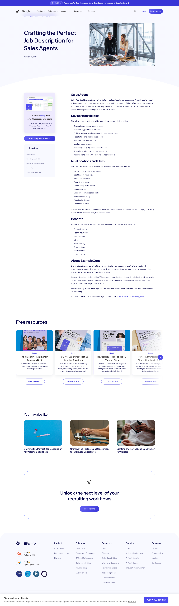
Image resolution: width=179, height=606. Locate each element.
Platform (57, 558)
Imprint (155, 558)
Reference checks (61, 553)
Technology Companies (85, 553)
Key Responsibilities (34, 159)
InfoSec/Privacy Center (135, 568)
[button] (40, 11)
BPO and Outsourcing (84, 558)
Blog (104, 548)
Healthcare (80, 548)
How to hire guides (109, 568)
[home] (23, 11)
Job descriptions (109, 573)
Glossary (105, 553)
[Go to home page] (26, 543)
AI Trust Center (132, 563)
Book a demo (155, 11)
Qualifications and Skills (35, 163)
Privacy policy (157, 553)
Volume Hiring (81, 568)
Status (129, 548)
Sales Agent (31, 154)
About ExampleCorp (34, 172)
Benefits (30, 168)
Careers (155, 548)
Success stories (108, 577)
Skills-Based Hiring (109, 558)
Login (144, 11)
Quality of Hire (81, 573)
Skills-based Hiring (83, 563)
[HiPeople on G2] (25, 553)
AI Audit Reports (132, 558)
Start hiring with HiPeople (40, 138)
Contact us (156, 563)
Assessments (60, 548)
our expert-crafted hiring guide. (131, 296)
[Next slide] (160, 357)
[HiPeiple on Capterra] (28, 563)
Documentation (108, 582)
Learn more (132, 601)
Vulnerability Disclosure (135, 553)
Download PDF (34, 381)
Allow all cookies (156, 600)
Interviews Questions (110, 563)
